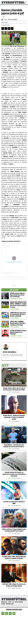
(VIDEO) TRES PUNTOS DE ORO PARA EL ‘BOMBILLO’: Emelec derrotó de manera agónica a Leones (18, 304)
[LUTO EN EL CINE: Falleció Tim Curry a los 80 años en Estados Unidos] (14, 574)
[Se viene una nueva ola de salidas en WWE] (14, 491)
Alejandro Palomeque (16, 505)
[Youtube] (13, 613)
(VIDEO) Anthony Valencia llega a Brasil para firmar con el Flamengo (17, 294)
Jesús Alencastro (16, 392)
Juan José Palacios (16, 533)
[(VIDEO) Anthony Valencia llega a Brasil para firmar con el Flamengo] (5, 295)
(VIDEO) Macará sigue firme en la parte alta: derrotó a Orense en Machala (18, 314)
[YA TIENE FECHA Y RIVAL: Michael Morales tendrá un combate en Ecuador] (14, 546)
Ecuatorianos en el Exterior (16, 298)
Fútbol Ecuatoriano (15, 309)
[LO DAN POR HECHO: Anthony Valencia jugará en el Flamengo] (5, 333)
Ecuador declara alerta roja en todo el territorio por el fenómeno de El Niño (14, 389)
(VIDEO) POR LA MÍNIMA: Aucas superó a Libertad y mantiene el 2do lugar (17, 323)
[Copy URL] (12, 28)
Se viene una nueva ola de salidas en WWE (14, 502)
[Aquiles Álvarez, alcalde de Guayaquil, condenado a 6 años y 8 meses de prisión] (14, 405)
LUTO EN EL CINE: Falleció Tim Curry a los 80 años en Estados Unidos (14, 585)
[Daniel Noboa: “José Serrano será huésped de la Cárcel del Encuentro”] (14, 435)
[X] (5, 28)
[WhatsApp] (9, 28)
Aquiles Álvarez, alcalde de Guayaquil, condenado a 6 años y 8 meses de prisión (14, 417)
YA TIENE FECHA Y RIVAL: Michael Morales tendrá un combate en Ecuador (14, 557)
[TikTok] (8, 357)
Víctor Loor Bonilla (12, 19)
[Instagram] (5, 357)
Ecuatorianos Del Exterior (16, 335)
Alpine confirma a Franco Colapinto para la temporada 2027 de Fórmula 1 (14, 530)
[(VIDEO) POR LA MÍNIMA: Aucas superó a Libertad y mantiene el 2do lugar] (5, 324)
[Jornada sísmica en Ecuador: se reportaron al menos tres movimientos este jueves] (14, 462)
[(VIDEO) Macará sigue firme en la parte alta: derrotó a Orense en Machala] (5, 315)
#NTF (10, 392)
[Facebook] (2, 28)
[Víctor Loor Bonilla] (2, 19)
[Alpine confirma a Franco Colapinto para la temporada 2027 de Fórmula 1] (14, 519)
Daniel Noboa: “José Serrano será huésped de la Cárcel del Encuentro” (14, 446)
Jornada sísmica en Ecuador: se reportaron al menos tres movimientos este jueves (14, 474)
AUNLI (4, 16)
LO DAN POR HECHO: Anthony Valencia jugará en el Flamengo (18, 332)
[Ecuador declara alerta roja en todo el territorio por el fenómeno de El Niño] (14, 378)
